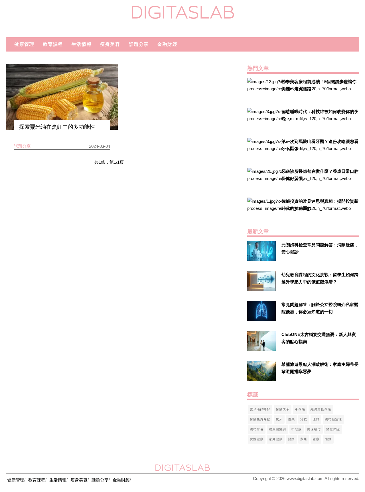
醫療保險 (333, 429)
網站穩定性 (333, 419)
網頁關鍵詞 (277, 429)
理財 (316, 419)
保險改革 (282, 409)
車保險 (300, 409)
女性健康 (256, 439)
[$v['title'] (62, 97)
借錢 (291, 419)
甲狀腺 (296, 429)
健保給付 (314, 429)
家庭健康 (276, 439)
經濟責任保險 (321, 409)
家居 (303, 439)
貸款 (303, 419)
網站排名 (256, 429)
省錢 (328, 439)
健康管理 (24, 44)
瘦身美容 (110, 44)
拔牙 (279, 419)
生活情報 (82, 44)
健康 (316, 439)
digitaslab (183, 12)
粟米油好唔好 (260, 409)
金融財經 (167, 44)
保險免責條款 (260, 419)
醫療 (291, 439)
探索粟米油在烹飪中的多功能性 (57, 127)
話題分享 (139, 44)
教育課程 (53, 44)
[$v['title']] (261, 88)
